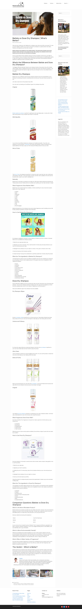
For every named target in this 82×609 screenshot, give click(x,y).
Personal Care (16, 582)
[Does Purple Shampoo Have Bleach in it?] (32, 573)
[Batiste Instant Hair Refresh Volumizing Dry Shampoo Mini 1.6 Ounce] (33, 130)
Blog (28, 594)
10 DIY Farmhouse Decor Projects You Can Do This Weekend (63, 103)
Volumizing (27, 144)
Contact (28, 596)
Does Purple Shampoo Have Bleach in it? (32, 577)
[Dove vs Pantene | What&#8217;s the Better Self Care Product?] (19, 573)
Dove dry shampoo (21, 413)
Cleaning (45, 3)
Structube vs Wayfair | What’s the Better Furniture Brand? (24, 584)
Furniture (51, 3)
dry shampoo (43, 347)
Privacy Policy (29, 599)
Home (28, 597)
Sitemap (28, 600)
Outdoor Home (58, 3)
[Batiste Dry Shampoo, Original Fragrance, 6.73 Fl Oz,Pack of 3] (33, 100)
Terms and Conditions (31, 602)
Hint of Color (17, 174)
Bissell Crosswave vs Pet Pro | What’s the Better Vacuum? (24, 583)
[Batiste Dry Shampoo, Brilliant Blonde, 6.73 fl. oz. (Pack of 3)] (33, 161)
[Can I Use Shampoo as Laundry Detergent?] (46, 573)
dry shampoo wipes (19, 317)
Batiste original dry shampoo (18, 113)
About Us (65, 3)
